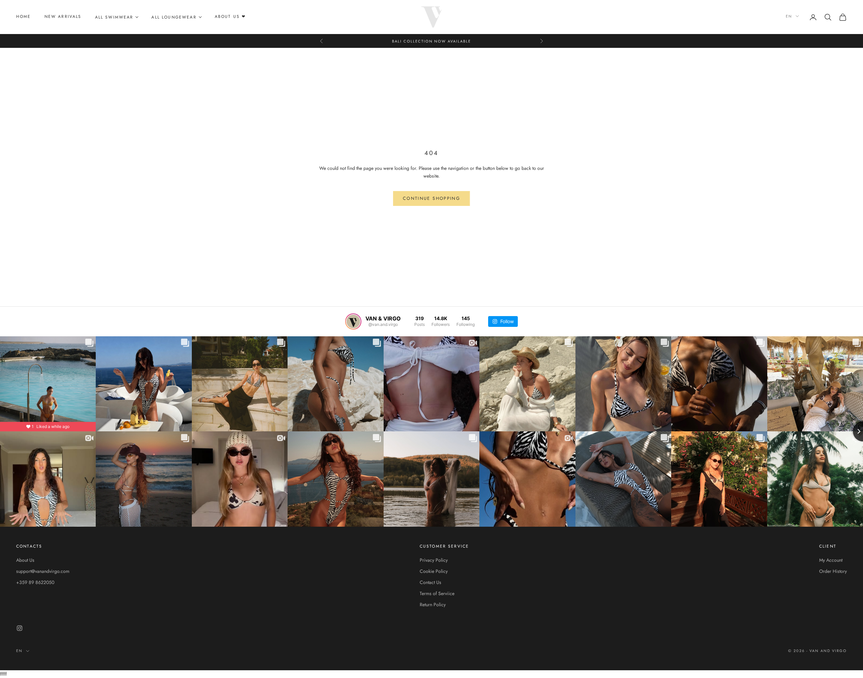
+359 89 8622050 (35, 582)
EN (789, 16)
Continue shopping (431, 198)
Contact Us (430, 582)
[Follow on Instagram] (19, 628)
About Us (25, 560)
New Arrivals (63, 16)
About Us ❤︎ (230, 16)
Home (23, 16)
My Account (830, 560)
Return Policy (433, 604)
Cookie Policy (434, 571)
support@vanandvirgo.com (42, 571)
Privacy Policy (434, 560)
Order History (833, 571)
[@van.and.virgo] (353, 321)
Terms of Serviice (437, 593)
